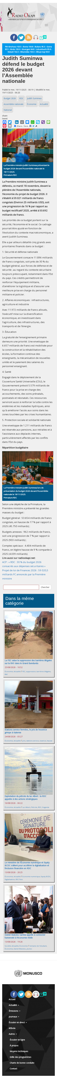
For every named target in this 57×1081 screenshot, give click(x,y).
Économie (31, 104)
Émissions (14, 1010)
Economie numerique (31, 876)
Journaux (13, 1016)
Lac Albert (26, 807)
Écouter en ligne (17, 1039)
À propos (14, 1045)
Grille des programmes (20, 1057)
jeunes (29, 949)
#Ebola (12, 1028)
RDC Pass (19, 879)
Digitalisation (10, 879)
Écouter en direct (17, 1022)
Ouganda (45, 807)
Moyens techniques (19, 1051)
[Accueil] (26, 13)
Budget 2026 (10, 98)
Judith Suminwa (34, 98)
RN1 (6, 674)
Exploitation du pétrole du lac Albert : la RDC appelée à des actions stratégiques (25, 797)
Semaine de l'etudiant (38, 946)
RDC (21, 98)
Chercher (45, 587)
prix (23, 741)
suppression (31, 671)
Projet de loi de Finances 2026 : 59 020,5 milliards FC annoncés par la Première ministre (25, 574)
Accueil (12, 999)
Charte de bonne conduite (22, 1062)
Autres (12, 1034)
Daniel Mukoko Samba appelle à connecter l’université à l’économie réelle (25, 936)
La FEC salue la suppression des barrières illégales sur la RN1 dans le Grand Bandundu (28, 662)
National (8, 110)
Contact (13, 1068)
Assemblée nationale (13, 104)
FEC (23, 671)
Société (8, 946)
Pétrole (34, 807)
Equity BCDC (45, 876)
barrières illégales (44, 671)
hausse (49, 741)
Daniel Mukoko (20, 949)
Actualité (44, 104)
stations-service (32, 741)
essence (43, 741)
